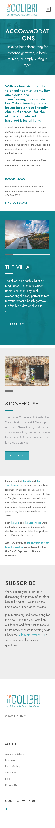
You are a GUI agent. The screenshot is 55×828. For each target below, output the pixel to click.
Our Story (10, 772)
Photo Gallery (12, 766)
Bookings (10, 760)
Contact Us (11, 785)
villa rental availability (32, 635)
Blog (7, 779)
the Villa (27, 481)
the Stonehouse (33, 522)
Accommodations (14, 754)
